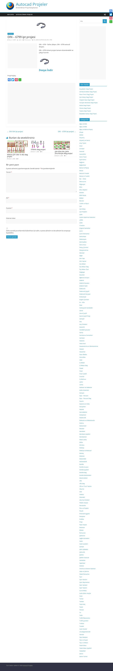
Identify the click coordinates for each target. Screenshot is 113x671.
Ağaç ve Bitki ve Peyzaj (86, 129)
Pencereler (82, 505)
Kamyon (81, 393)
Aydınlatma (82, 159)
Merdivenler (83, 437)
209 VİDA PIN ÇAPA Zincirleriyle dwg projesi (63, 152)
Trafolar (81, 623)
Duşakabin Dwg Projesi (86, 89)
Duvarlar (82, 275)
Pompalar (82, 516)
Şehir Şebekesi (83, 549)
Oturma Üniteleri (84, 500)
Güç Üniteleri (83, 324)
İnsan (81, 371)
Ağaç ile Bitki (83, 124)
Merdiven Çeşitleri (84, 434)
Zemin (81, 654)
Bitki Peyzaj (82, 195)
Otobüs (81, 494)
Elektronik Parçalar (84, 294)
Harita (81, 332)
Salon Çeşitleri (83, 544)
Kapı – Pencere (83, 396)
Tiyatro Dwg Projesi (85, 111)
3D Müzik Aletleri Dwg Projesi (88, 92)
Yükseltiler (82, 651)
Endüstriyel (82, 297)
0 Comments (27, 40)
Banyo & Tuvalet (84, 173)
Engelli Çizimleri (84, 299)
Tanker (81, 599)
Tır (80, 612)
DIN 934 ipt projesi (15, 131)
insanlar (81, 376)
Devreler (81, 253)
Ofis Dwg (82, 483)
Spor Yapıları (83, 588)
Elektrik (81, 280)
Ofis (80, 481)
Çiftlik (81, 220)
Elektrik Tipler (83, 286)
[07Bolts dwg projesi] (38, 142)
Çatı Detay (82, 209)
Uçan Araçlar (83, 629)
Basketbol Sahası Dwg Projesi (88, 113)
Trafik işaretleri (83, 621)
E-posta (9, 208)
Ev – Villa (82, 302)
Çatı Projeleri (83, 212)
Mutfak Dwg (83, 472)
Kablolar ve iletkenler (85, 387)
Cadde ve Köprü (84, 203)
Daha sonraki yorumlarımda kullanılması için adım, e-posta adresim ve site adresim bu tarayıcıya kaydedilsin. (38, 232)
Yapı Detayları (83, 637)
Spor (80, 577)
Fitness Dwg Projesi (85, 108)
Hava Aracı (82, 343)
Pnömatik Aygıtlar (84, 514)
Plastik (81, 511)
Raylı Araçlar (83, 525)
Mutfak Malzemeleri (85, 475)
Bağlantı (81, 162)
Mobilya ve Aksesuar (85, 450)
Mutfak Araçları (84, 467)
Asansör (81, 151)
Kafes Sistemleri (84, 390)
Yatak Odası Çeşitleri (85, 648)
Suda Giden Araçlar (85, 593)
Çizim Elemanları (84, 234)
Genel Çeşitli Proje (84, 316)
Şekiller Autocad (84, 557)
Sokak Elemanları (84, 574)
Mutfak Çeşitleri (84, 470)
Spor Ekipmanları (84, 582)
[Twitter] (111, 14)
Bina (80, 187)
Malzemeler (82, 426)
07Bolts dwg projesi (38, 149)
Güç (80, 321)
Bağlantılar (82, 165)
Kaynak (81, 409)
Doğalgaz (82, 272)
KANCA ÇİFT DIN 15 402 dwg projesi (17, 156)
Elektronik (82, 288)
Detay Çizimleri (83, 247)
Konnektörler (83, 412)
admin (20, 40)
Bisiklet (81, 192)
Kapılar (81, 401)
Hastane (81, 341)
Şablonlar (82, 535)
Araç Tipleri (82, 143)
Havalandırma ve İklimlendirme (88, 346)
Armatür (81, 148)
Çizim (81, 231)
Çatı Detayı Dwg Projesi (86, 97)
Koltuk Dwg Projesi (84, 105)
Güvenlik (82, 327)
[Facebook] (111, 11)
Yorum (9, 172)
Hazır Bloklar (83, 354)
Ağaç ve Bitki (83, 127)
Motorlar (82, 456)
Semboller (82, 560)
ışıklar (81, 382)
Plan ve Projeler (84, 508)
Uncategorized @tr (84, 632)
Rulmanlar (82, 533)
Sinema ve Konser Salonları (87, 568)
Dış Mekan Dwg (84, 266)
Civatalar (10, 34)
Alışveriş (81, 137)
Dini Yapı (82, 258)
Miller (81, 442)
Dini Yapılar (82, 261)
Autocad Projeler (32, 4)
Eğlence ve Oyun (84, 277)
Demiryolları (83, 242)
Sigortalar (82, 563)
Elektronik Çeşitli (84, 291)
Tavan (81, 607)
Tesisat (81, 610)
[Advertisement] (22, 55)
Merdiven (82, 431)
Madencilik (82, 417)
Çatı (80, 206)
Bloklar (81, 198)
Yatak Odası (82, 645)
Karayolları (82, 406)
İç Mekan (82, 363)
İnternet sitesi (10, 218)
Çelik (80, 214)
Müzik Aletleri (83, 478)
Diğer (81, 256)
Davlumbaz (82, 236)
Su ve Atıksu (83, 590)
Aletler (81, 135)
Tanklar (81, 601)
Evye (80, 305)
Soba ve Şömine (84, 571)
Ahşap (81, 132)
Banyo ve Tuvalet (84, 176)
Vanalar (81, 634)
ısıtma (81, 385)
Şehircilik (82, 552)
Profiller (81, 519)
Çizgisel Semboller (84, 228)
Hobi (80, 360)
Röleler (81, 530)
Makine (81, 423)
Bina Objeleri (83, 190)
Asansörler (82, 154)
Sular (81, 596)
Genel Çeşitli (83, 313)
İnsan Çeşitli (83, 374)
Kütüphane (82, 415)
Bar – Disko (82, 179)
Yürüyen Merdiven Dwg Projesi (88, 103)
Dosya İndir (46, 70)
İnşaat (81, 368)
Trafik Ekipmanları (84, 618)
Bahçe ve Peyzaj (84, 168)
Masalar (81, 428)
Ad (7, 198)
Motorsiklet (82, 459)
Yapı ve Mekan (83, 643)
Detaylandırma (83, 250)
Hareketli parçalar (84, 330)
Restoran (82, 527)
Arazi (80, 146)
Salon (81, 541)
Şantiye (81, 546)
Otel (80, 492)
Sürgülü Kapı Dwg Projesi (86, 100)
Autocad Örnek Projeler (24, 14)
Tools (81, 615)
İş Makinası (82, 379)
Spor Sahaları (83, 585)
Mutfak (81, 464)
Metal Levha (83, 439)
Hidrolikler (82, 357)
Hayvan (81, 349)
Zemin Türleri (83, 656)
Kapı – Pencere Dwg (85, 398)
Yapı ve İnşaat (83, 640)
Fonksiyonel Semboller (86, 308)
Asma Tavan (83, 157)
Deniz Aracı (82, 245)
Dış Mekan (82, 264)
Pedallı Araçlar (83, 503)
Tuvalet (81, 626)
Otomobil (82, 497)
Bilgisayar (82, 184)
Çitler (81, 223)
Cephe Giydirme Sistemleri (87, 217)
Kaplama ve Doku (84, 404)
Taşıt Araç (82, 604)
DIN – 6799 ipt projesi (67, 131)
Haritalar (82, 338)
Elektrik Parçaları (84, 283)
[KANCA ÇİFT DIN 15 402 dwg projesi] (17, 142)
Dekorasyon (82, 239)
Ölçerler (81, 489)
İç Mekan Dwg (83, 365)
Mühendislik (83, 461)
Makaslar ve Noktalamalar (87, 420)
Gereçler (81, 319)
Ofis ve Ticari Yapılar (85, 486)
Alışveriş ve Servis (84, 140)
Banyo (81, 170)
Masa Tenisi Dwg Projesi (86, 94)
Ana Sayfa (10, 14)
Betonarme (82, 181)
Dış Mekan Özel (84, 269)
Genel (81, 310)
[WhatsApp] (111, 21)
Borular (81, 201)
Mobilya (81, 448)
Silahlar (81, 566)
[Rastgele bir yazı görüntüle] (105, 14)
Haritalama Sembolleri (86, 335)
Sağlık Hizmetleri (84, 538)
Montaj (81, 453)
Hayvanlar (82, 352)
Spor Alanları (83, 579)
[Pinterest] (111, 18)
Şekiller (81, 555)
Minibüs (81, 445)
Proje (80, 522)
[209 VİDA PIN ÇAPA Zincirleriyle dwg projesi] (62, 142)
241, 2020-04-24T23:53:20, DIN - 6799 (42, 40)
